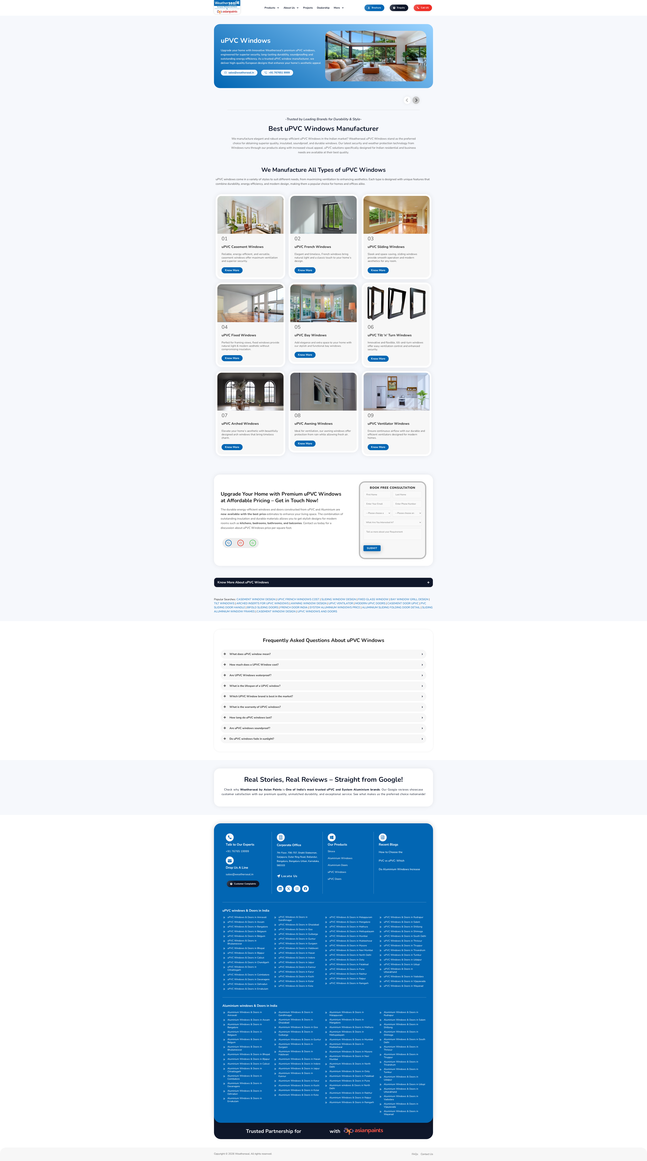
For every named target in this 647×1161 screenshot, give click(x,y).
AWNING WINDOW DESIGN (309, 603)
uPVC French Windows (313, 247)
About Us (289, 7)
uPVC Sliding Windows (386, 247)
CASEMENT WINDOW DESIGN (256, 599)
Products (270, 7)
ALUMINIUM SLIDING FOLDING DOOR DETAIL (391, 607)
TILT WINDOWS (224, 603)
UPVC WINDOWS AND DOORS (317, 611)
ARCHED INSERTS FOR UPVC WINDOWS (262, 603)
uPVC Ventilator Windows (388, 423)
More (337, 7)
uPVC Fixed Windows (239, 335)
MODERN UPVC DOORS (370, 603)
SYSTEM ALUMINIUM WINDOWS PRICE (335, 607)
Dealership (323, 7)
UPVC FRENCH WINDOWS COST (298, 599)
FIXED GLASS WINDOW (373, 599)
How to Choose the (391, 852)
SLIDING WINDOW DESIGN (338, 599)
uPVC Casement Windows (243, 247)
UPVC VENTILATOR (341, 603)
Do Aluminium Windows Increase (399, 869)
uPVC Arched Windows (240, 423)
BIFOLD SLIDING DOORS (262, 607)
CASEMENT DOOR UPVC (403, 603)
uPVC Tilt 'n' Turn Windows (390, 335)
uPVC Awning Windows (314, 423)
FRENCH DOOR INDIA (294, 607)
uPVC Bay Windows (311, 335)
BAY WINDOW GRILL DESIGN (409, 599)
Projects (308, 7)
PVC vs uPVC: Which (391, 861)
